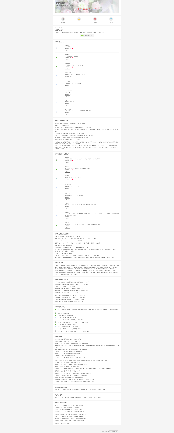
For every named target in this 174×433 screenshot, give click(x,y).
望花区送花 (89, 389)
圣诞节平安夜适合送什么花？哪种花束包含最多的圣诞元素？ (69, 416)
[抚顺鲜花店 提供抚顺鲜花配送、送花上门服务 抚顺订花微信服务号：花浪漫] (87, 12)
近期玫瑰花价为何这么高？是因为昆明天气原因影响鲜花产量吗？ (71, 418)
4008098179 (74, 265)
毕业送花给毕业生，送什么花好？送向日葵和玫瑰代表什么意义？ (71, 411)
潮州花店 (77, 397)
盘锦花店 (100, 397)
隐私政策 (102, 431)
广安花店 (95, 397)
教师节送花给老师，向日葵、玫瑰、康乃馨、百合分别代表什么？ (71, 420)
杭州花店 (72, 397)
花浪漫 (56, 27)
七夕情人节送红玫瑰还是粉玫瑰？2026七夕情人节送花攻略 (69, 405)
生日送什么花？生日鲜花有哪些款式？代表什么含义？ (68, 407)
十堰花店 (81, 397)
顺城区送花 (83, 389)
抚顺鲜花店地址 (101, 389)
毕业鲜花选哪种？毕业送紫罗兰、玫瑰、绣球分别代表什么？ (69, 409)
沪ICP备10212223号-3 (113, 430)
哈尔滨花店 (57, 397)
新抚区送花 (94, 389)
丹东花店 (86, 397)
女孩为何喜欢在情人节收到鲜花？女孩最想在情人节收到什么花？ (71, 414)
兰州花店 (63, 397)
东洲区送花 (77, 389)
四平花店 (90, 397)
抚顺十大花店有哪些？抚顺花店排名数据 (65, 389)
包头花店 (67, 397)
